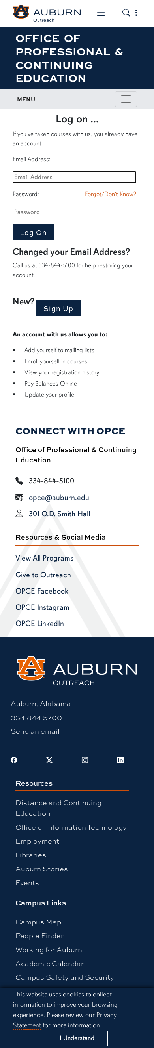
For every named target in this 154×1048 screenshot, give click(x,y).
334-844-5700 (36, 717)
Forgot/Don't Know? (110, 194)
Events (27, 882)
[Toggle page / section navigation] (126, 99)
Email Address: (32, 159)
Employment (37, 841)
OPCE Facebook (41, 591)
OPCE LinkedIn (39, 623)
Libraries (30, 854)
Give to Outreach (43, 575)
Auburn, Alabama (41, 703)
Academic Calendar (49, 963)
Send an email (35, 731)
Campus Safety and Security (64, 977)
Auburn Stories (41, 868)
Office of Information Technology (71, 827)
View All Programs (44, 558)
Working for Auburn (48, 949)
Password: (26, 194)
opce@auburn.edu (59, 497)
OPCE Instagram (42, 607)
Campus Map (38, 921)
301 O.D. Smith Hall (59, 514)
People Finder (39, 935)
